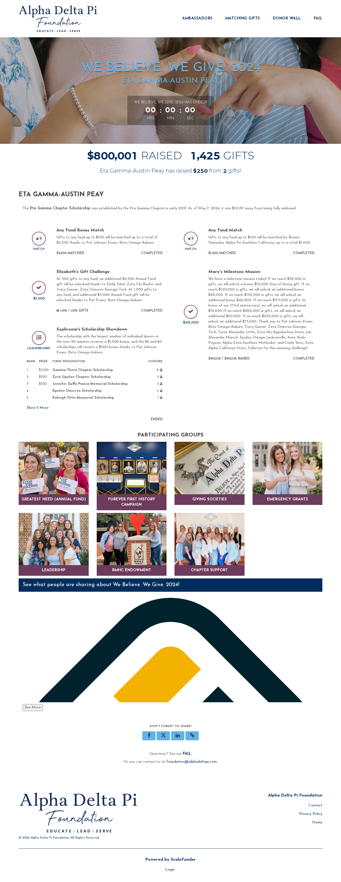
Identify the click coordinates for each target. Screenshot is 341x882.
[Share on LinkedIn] (177, 735)
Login (169, 870)
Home (317, 822)
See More (33, 707)
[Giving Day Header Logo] (59, 18)
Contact (315, 805)
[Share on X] (163, 735)
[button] (192, 735)
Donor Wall (287, 19)
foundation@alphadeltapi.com (192, 762)
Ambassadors (197, 19)
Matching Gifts (242, 19)
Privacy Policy (310, 814)
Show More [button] (37, 408)
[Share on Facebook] (149, 735)
